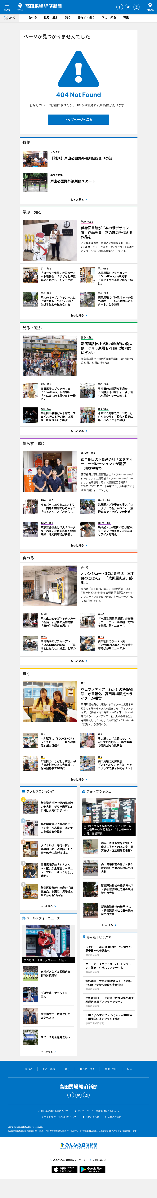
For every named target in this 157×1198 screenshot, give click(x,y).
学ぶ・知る (109, 17)
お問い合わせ (92, 1117)
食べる (32, 17)
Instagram (136, 7)
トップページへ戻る (78, 119)
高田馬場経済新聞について (54, 1110)
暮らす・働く (86, 17)
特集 (126, 17)
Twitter (128, 7)
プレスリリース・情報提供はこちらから (98, 1110)
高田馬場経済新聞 (39, 7)
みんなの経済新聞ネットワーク (78, 1146)
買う (68, 17)
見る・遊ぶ (51, 17)
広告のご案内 (114, 1117)
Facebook (119, 7)
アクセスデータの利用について (60, 1117)
